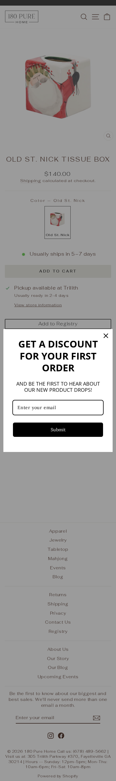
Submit (58, 429)
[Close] (106, 335)
